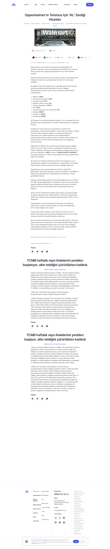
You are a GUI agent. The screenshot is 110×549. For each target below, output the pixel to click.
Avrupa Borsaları (46, 507)
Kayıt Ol (90, 4)
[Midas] (14, 4)
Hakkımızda (36, 491)
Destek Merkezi (37, 495)
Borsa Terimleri (37, 509)
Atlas (35, 4)
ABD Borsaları (45, 495)
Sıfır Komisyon (45, 519)
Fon (42, 499)
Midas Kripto (45, 503)
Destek (75, 4)
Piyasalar (35, 513)
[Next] (90, 57)
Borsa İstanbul (45, 491)
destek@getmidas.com (60, 510)
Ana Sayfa (26, 23)
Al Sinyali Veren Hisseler (58, 23)
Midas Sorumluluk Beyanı (60, 237)
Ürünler (26, 4)
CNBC (50, 243)
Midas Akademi (37, 505)
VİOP (43, 511)
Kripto (34, 517)
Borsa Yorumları (46, 23)
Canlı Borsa (67, 4)
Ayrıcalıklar (36, 521)
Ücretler (43, 4)
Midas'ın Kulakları (35, 500)
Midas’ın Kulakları (53, 4)
